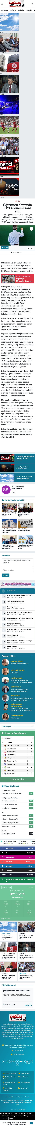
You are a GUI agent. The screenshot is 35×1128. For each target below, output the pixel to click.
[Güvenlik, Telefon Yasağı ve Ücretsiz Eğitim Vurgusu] (9, 507)
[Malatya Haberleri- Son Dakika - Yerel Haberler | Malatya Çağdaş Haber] (17, 3)
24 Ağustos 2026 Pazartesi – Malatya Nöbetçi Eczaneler (16, 991)
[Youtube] (20, 1061)
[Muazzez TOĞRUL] (5, 662)
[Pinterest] (10, 1061)
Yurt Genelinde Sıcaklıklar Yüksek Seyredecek (7, 937)
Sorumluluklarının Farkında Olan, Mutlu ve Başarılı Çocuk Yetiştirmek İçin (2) (22, 699)
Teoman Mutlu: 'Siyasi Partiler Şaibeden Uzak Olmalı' (26, 957)
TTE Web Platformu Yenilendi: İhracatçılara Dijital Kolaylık (8, 957)
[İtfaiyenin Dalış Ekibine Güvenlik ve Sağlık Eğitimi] (25, 507)
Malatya (13, 10)
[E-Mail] (13, 492)
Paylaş (6, 248)
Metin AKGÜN (15, 696)
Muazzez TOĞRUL (17, 661)
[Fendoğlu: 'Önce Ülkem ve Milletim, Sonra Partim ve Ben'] (8, 967)
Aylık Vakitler (6, 918)
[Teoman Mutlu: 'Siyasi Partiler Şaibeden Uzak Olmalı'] (26, 947)
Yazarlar (27, 1097)
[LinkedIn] (17, 1061)
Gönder (5, 575)
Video (19, 1097)
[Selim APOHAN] (6, 490)
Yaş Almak (14, 672)
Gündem (4, 10)
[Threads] (24, 1061)
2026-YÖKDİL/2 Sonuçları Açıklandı (24, 529)
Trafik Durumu (25, 1077)
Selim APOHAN (17, 488)
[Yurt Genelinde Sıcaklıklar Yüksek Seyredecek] (8, 927)
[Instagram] (14, 1061)
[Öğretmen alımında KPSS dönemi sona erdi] (17, 235)
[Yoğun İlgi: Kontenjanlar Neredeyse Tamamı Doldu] (25, 539)
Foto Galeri (10, 1097)
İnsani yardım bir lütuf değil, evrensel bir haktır (26, 977)
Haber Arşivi (24, 1088)
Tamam (11, 1118)
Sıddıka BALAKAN (17, 715)
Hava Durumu (25, 1073)
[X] (7, 1061)
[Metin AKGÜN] (5, 698)
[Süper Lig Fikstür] (32, 786)
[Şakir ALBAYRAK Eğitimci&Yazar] (5, 707)
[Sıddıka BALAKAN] (5, 717)
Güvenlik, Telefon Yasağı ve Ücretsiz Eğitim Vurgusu (9, 514)
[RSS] (17, 1064)
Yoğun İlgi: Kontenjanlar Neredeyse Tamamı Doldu (25, 546)
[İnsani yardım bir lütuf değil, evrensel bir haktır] (26, 967)
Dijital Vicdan (15, 718)
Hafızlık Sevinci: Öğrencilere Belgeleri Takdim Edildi (8, 546)
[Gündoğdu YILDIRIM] (5, 671)
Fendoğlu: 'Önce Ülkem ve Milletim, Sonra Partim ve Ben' (8, 977)
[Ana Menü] (2, 4)
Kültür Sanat (19, 1102)
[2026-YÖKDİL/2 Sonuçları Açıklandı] (25, 523)
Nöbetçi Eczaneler (11, 1073)
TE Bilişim (22, 1110)
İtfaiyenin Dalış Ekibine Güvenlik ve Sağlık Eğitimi (25, 514)
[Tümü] (32, 656)
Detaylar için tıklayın (17, 779)
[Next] (27, 1061)
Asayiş (28, 10)
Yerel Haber (6, 934)
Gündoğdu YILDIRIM (17, 670)
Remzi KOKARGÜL (16, 678)
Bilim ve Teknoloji (8, 954)
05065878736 (19, 1050)
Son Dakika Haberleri (7, 1089)
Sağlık (27, 1100)
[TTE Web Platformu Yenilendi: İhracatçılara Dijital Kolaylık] (8, 947)
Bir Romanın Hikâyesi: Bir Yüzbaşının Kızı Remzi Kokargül (21, 681)
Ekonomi (6, 1102)
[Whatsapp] (31, 1061)
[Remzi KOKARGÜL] (5, 680)
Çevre (17, 1104)
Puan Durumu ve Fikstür (9, 1083)
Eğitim (17, 201)
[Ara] (32, 4)
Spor (31, 1100)
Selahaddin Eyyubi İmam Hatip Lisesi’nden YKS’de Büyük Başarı (9, 530)
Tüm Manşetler (25, 1082)
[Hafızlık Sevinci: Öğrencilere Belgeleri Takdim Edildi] (9, 539)
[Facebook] (3, 1061)
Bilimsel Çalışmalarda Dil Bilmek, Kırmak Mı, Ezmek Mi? (21, 709)
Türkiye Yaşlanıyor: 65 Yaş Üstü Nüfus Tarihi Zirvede (26, 937)
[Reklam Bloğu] (17, 584)
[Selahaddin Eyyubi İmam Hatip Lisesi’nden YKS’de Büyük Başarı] (9, 523)
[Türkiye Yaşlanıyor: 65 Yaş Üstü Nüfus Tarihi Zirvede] (26, 927)
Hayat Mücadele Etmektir (19, 664)
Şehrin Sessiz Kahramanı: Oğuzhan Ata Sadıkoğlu (19, 690)
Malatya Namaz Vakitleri (9, 1078)
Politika (21, 10)
